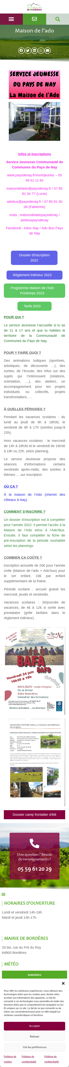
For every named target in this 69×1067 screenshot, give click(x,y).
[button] (63, 983)
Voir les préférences (34, 1047)
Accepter (34, 1026)
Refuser (34, 1036)
